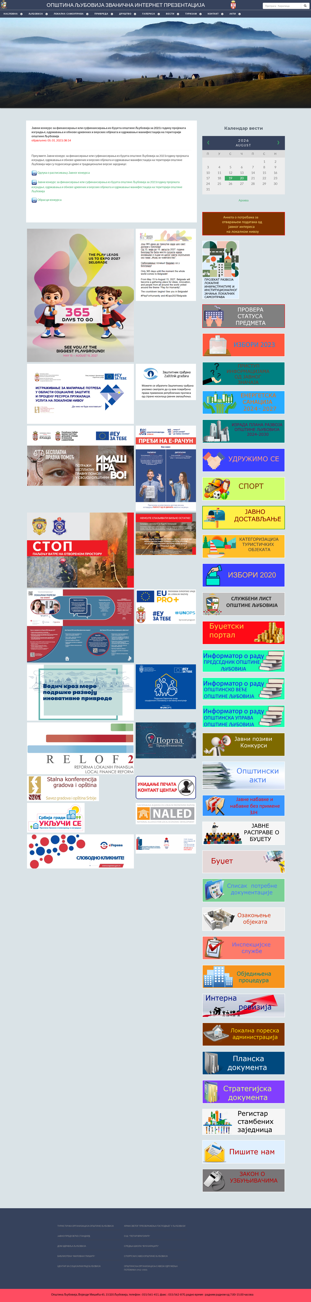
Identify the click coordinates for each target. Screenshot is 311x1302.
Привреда (101, 14)
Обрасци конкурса (49, 199)
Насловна (11, 14)
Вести (170, 14)
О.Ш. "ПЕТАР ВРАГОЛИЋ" (137, 1236)
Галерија (148, 14)
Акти (232, 14)
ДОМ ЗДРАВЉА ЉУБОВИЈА (71, 1246)
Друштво (125, 14)
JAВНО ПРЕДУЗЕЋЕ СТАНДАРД (73, 1236)
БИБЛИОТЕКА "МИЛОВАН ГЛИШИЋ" (76, 1256)
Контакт (213, 14)
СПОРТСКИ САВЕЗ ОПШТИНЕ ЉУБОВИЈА (146, 1256)
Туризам (191, 14)
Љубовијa (36, 14)
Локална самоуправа (69, 14)
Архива (244, 200)
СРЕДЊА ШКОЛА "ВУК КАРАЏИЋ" (141, 1246)
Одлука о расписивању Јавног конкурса (63, 172)
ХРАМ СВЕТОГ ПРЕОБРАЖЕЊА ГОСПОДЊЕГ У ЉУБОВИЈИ (154, 1226)
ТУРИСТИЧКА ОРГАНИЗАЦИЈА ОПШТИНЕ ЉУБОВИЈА (85, 1226)
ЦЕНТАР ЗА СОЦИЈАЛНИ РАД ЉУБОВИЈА (79, 1266)
